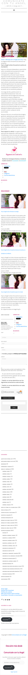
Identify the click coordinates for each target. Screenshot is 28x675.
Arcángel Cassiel (6, 473)
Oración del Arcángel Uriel (8, 543)
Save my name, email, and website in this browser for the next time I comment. (13, 370)
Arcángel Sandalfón (7, 499)
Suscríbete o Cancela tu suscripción (11, 595)
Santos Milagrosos (5, 576)
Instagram (4, 600)
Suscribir (6, 619)
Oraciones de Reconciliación (9, 558)
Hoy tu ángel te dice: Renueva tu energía (10, 211)
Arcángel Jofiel (6, 486)
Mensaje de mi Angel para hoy (7, 520)
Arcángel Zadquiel (7, 504)
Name (2, 332)
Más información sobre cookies (10, 593)
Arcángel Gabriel (6, 479)
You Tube (9, 600)
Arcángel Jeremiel (7, 484)
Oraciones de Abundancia (8, 548)
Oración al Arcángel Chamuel (9, 535)
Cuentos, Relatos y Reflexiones (8, 512)
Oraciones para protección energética (11, 571)
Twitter (5, 600)
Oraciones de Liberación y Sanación (10, 553)
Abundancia (3, 464)
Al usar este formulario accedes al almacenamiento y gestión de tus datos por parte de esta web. (13, 375)
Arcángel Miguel (6, 491)
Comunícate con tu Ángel (19, 635)
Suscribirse (8, 667)
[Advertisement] (14, 27)
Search (14, 407)
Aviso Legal (4, 589)
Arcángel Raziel (6, 497)
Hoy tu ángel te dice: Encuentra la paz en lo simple (12, 292)
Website (2, 347)
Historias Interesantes (6, 517)
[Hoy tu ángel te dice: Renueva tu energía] (13, 201)
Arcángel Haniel (6, 481)
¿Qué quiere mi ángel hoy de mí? (8, 461)
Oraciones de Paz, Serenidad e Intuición (11, 555)
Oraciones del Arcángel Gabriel (9, 561)
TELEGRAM (15, 160)
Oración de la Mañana (7, 537)
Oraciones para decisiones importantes (11, 568)
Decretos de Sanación (6, 515)
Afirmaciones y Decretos (6, 466)
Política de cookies (6, 592)
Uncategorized (4, 579)
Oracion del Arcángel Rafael (9, 540)
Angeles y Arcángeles (6, 469)
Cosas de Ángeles (5, 510)
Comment (3, 356)
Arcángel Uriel (6, 502)
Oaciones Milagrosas (5, 530)
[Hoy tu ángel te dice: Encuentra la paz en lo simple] (13, 281)
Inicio (2, 59)
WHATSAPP (23, 160)
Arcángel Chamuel (7, 476)
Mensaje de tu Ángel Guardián (7, 522)
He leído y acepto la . (14, 353)
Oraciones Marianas (7, 563)
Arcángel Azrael (6, 471)
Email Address (4, 341)
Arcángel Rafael (6, 494)
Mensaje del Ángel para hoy (7, 528)
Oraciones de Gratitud (7, 550)
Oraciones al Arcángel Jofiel (9, 545)
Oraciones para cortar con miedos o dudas (12, 566)
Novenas (4, 532)
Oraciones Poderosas (7, 573)
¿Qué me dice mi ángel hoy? (7, 458)
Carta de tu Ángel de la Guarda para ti (9, 507)
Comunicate (6, 314)
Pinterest (7, 600)
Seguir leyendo (14, 671)
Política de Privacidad (20, 353)
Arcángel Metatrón (7, 489)
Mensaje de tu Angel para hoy (14, 59)
